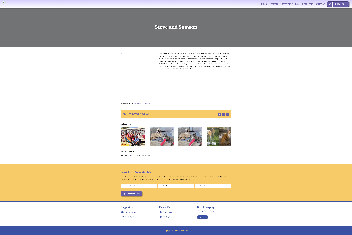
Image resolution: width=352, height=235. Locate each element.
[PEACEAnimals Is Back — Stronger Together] (133, 128)
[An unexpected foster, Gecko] (190, 128)
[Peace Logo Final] (14, 2)
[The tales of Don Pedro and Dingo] (219, 128)
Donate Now (130, 212)
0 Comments (146, 103)
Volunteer (129, 217)
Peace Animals (137, 103)
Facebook (168, 212)
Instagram (168, 217)
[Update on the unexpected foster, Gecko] (162, 128)
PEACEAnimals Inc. (182, 231)
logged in (133, 155)
